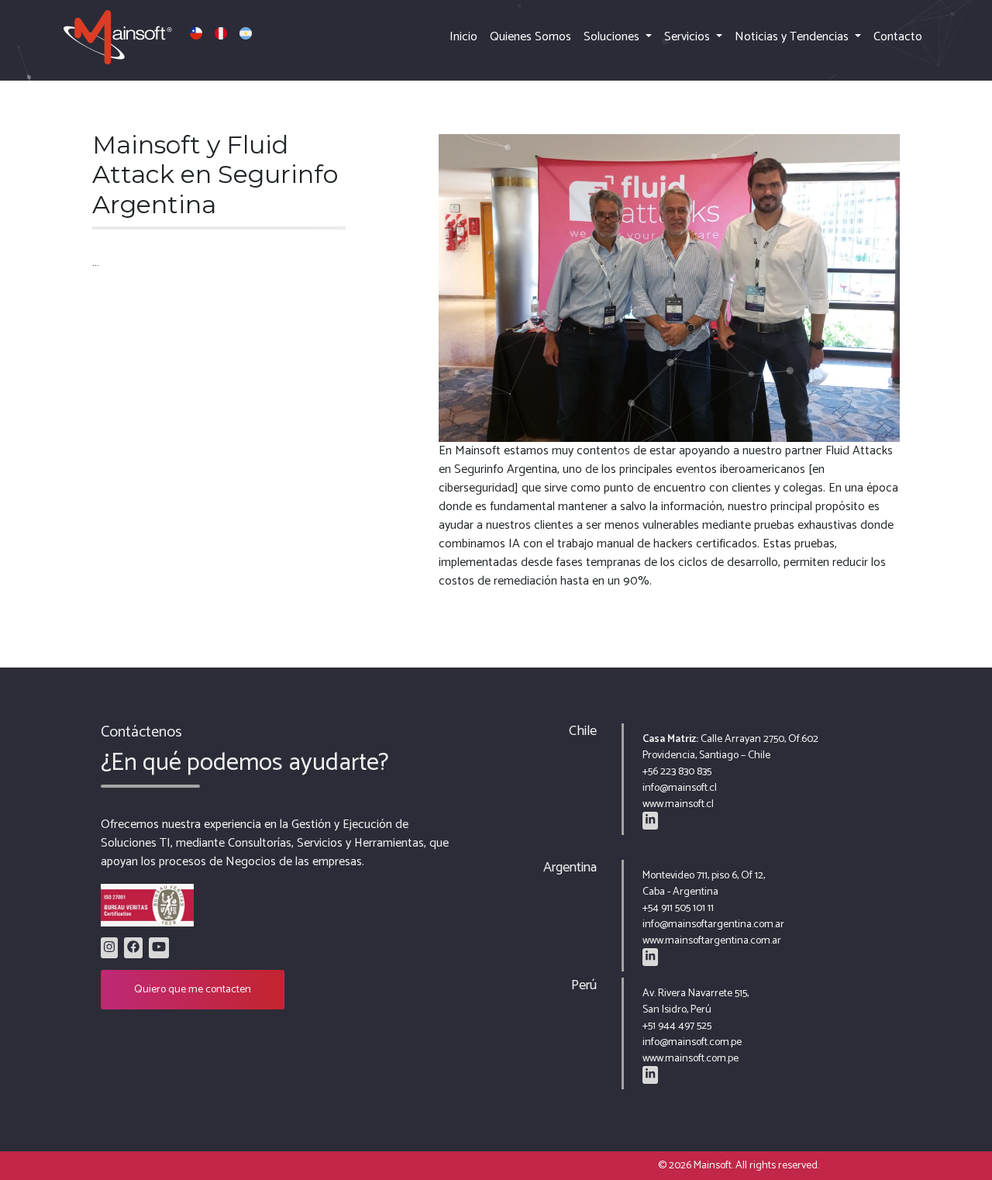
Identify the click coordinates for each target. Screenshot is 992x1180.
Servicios (688, 36)
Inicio (463, 36)
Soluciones (613, 36)
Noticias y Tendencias (793, 36)
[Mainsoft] (158, 37)
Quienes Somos (530, 36)
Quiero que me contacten (192, 990)
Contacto (897, 36)
